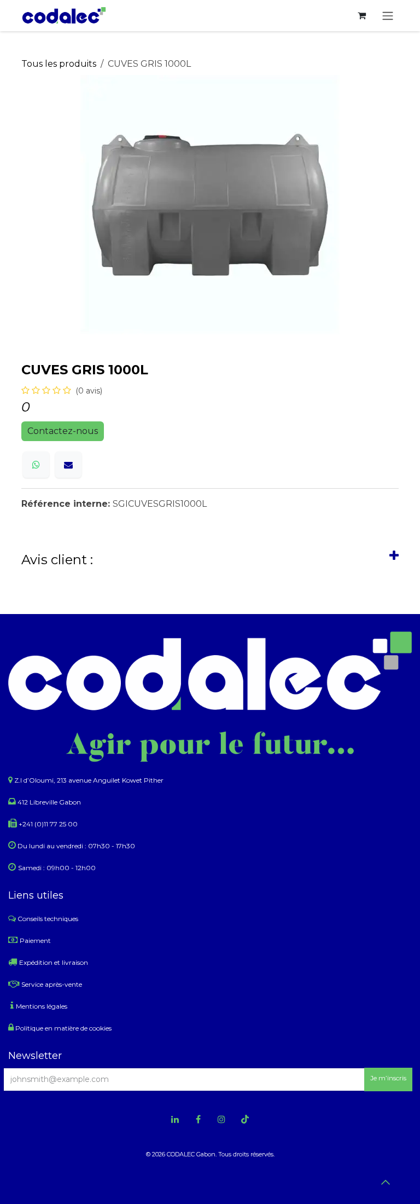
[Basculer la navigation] (388, 15)
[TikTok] (245, 1119)
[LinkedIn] (175, 1119)
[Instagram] (221, 1119)
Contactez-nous (62, 431)
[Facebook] (198, 1119)
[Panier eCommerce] (361, 15)
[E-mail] (68, 465)
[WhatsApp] (36, 465)
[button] (388, 1079)
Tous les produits (58, 64)
